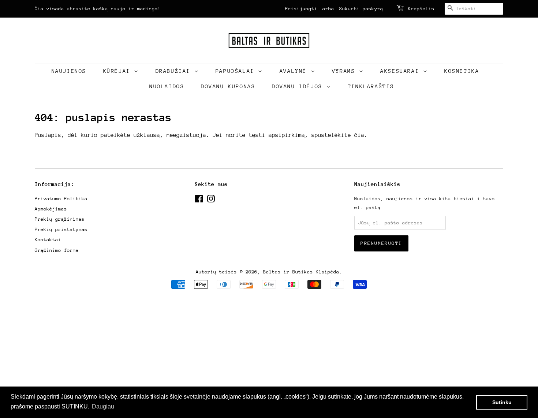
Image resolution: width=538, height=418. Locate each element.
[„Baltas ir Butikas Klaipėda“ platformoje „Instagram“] (211, 200)
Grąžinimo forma (57, 250)
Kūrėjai (118, 71)
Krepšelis (421, 8)
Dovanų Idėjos (299, 86)
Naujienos (69, 71)
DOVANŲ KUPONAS (228, 86)
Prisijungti (301, 8)
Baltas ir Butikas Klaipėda (301, 272)
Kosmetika (461, 71)
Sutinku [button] (502, 402)
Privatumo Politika (61, 198)
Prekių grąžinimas (60, 219)
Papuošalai (237, 71)
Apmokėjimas (51, 209)
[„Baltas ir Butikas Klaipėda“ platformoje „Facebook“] (199, 200)
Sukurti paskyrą (361, 8)
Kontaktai (48, 239)
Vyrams (345, 71)
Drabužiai (175, 71)
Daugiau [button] (103, 406)
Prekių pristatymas (61, 229)
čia (359, 135)
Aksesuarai (401, 71)
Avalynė (295, 71)
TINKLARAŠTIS (371, 86)
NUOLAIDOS (166, 86)
